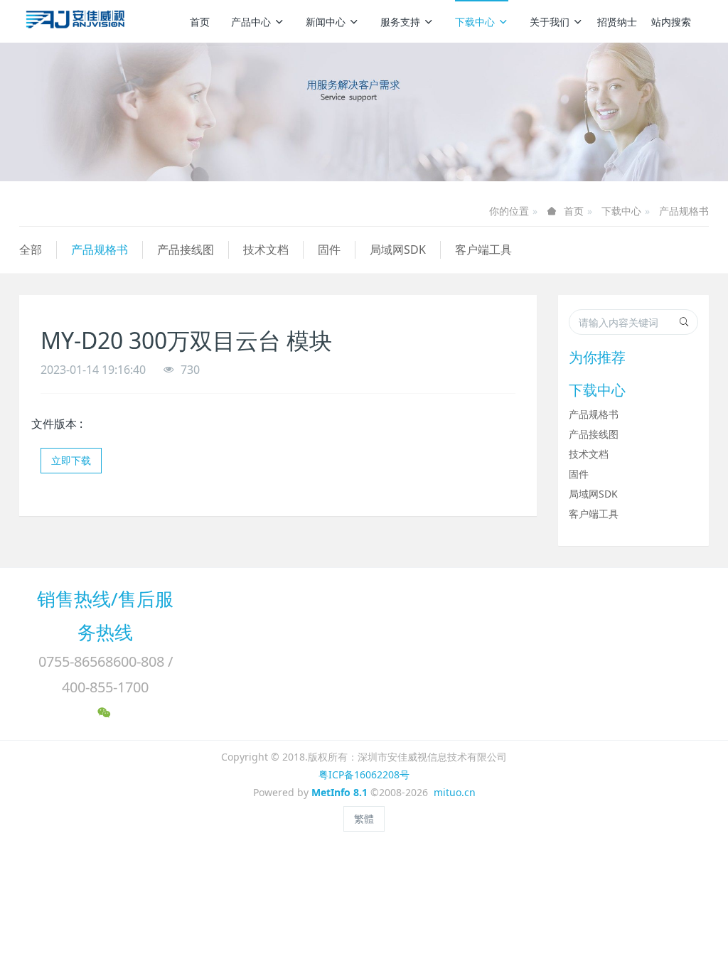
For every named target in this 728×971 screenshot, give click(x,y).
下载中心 (475, 21)
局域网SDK (398, 249)
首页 (200, 21)
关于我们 (549, 21)
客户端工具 (483, 249)
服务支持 (400, 21)
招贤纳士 (617, 21)
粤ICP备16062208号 (364, 774)
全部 (30, 249)
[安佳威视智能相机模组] (77, 21)
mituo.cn (455, 792)
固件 (329, 249)
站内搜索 (671, 21)
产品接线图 (185, 249)
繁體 (364, 818)
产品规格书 (684, 211)
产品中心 (251, 21)
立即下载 (71, 460)
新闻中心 (326, 21)
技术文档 (266, 249)
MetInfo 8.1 (339, 792)
